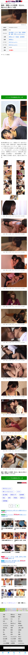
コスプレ (5, 636)
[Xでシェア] (10, 506)
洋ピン (19, 636)
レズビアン (5, 618)
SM (11, 621)
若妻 (12, 627)
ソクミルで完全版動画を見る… (13, 97)
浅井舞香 (22, 36)
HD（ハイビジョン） (19, 34)
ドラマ (16, 32)
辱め (4, 616)
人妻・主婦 (20, 627)
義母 (12, 34)
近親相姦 (5, 500)
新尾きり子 (12, 36)
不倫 (4, 614)
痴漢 (19, 616)
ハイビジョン (21, 643)
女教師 (19, 629)
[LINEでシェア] (17, 506)
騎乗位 (19, 623)
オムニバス (13, 640)
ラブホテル (5, 625)
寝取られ (13, 614)
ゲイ (12, 618)
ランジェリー (14, 636)
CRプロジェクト (13, 42)
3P (18, 618)
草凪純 (17, 36)
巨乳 (12, 634)
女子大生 (5, 627)
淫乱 (19, 632)
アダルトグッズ (20, 650)
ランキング (14, 650)
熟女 (20, 32)
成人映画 (11, 32)
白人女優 (5, 638)
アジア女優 (13, 638)
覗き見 (19, 614)
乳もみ (19, 621)
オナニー (5, 623)
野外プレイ (13, 623)
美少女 (12, 625)
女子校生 (20, 625)
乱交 (4, 621)
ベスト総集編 (6, 643)
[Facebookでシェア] (14, 506)
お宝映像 (13, 643)
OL (3, 632)
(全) (10, 650)
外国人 (19, 638)
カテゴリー (7, 650)
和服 (19, 634)
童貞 (4, 634)
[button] (23, 647)
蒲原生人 (11, 39)
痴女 (12, 632)
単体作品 (20, 640)
